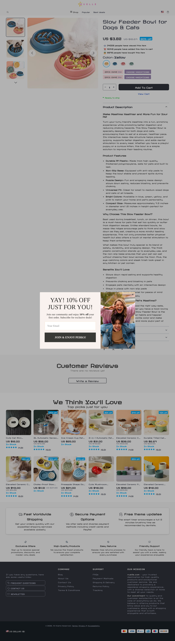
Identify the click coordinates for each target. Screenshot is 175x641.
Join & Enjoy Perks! (70, 337)
